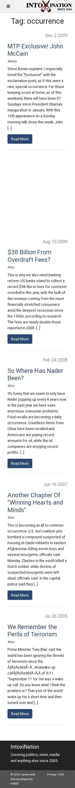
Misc (11, 267)
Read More (20, 139)
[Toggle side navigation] (8, 6)
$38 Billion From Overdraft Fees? (29, 256)
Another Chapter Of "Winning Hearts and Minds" (35, 503)
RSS (61, 774)
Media (12, 61)
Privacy (51, 774)
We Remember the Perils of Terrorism (32, 630)
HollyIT (15, 783)
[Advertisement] (37, 194)
